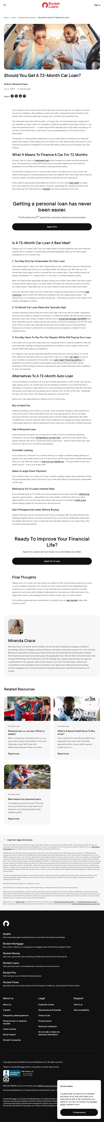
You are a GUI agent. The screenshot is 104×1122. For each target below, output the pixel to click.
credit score (80, 500)
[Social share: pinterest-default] (24, 96)
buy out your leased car (53, 461)
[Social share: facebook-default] (12, 96)
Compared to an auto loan (48, 437)
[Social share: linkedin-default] (20, 96)
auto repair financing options (67, 360)
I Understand (79, 1112)
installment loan (41, 160)
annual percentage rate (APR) (72, 318)
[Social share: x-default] (16, 96)
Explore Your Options (27, 17)
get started (72, 600)
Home (6, 17)
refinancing (84, 494)
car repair (74, 356)
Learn (14, 17)
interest (46, 189)
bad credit (74, 182)
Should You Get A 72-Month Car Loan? (53, 17)
